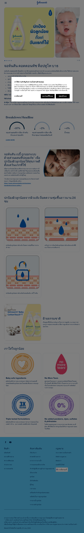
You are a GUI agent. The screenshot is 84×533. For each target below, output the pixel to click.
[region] (42, 89)
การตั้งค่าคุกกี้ (18, 96)
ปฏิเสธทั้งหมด (63, 96)
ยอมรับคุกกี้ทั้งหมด (47, 96)
